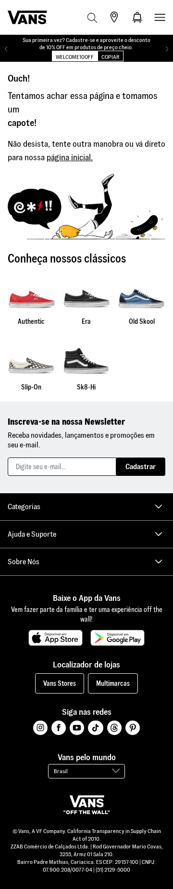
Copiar (110, 56)
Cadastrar (140, 466)
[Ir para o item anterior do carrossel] (6, 49)
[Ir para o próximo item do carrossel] (167, 49)
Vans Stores (59, 683)
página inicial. (70, 157)
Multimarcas (113, 683)
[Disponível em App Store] (55, 638)
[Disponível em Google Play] (117, 638)
